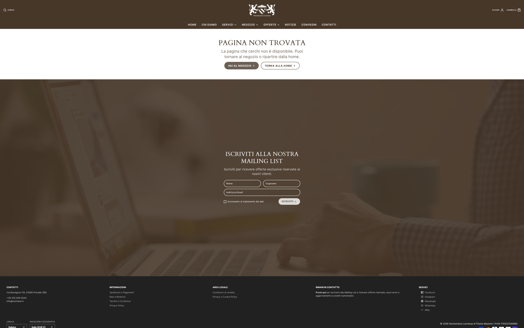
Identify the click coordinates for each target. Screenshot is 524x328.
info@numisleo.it (15, 301)
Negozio (248, 24)
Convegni (309, 24)
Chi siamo (209, 24)
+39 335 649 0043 (16, 298)
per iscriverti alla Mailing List (336, 292)
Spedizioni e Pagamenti (122, 292)
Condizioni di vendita (224, 292)
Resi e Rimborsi (117, 296)
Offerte (270, 24)
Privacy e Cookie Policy (225, 296)
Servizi (227, 24)
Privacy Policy (117, 305)
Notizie (290, 24)
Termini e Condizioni (120, 301)
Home (192, 24)
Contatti (329, 24)
